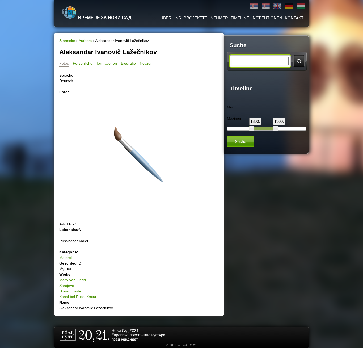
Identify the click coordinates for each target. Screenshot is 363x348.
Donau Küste (70, 291)
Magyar (301, 6)
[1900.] (275, 128)
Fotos (64, 63)
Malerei (65, 257)
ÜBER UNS (170, 18)
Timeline (240, 18)
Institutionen (267, 18)
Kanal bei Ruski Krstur (77, 297)
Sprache (66, 75)
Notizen (146, 63)
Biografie (128, 63)
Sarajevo (66, 285)
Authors (85, 41)
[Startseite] (69, 12)
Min (230, 107)
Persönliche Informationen (95, 63)
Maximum (235, 118)
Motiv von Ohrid (72, 280)
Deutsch (289, 6)
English (277, 6)
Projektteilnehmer (206, 18)
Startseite (67, 41)
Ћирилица (254, 6)
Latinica (266, 6)
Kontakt (294, 18)
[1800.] (251, 128)
